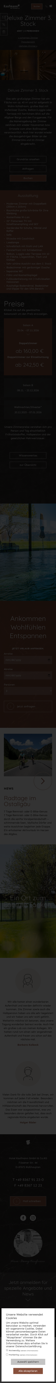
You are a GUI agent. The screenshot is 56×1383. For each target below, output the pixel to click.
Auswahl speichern (28, 1361)
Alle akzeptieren (28, 1370)
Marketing (23, 1355)
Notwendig (23, 1350)
